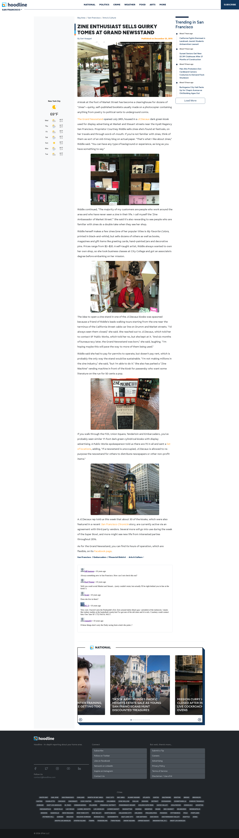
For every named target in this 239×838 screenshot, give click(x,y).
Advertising (157, 761)
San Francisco (94, 18)
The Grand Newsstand (90, 119)
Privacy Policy (158, 766)
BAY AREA (120, 797)
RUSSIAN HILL (99, 817)
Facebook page (103, 551)
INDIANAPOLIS (45, 809)
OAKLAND (80, 797)
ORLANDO (138, 813)
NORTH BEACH (110, 813)
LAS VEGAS (70, 809)
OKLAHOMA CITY (125, 813)
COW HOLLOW (124, 801)
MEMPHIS (148, 809)
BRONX (186, 797)
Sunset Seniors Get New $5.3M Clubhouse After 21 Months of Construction (191, 56)
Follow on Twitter (102, 756)
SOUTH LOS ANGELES (63, 821)
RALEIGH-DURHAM (84, 817)
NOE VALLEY (96, 813)
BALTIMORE (166, 797)
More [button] (162, 4)
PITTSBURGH (175, 813)
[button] (80, 719)
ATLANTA (146, 797)
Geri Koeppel (84, 39)
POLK (185, 813)
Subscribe (230, 4)
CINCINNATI (72, 801)
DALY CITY (110, 797)
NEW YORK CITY (83, 813)
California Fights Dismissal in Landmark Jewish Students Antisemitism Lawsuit (192, 41)
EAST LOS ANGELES (54, 805)
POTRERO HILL (48, 817)
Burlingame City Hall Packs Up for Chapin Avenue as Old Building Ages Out (191, 90)
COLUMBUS (111, 801)
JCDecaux (143, 119)
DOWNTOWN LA (180, 801)
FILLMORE (93, 805)
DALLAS (135, 801)
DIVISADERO (166, 801)
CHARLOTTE (50, 801)
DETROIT (154, 801)
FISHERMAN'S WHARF (127, 805)
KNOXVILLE (58, 809)
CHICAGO (61, 801)
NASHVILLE (55, 813)
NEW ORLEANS (67, 813)
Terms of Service (159, 771)
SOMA (195, 817)
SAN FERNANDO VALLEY (170, 817)
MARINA (138, 809)
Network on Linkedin (103, 766)
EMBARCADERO (80, 805)
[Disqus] (125, 598)
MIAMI (157, 809)
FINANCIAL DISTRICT (108, 805)
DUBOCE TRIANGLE (196, 801)
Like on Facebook (102, 761)
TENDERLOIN (102, 821)
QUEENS (60, 817)
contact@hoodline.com (45, 777)
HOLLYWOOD (176, 805)
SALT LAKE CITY (127, 817)
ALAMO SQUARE (134, 797)
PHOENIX (163, 813)
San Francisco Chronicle (115, 524)
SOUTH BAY (43, 797)
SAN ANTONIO (141, 817)
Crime (116, 4)
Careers (155, 756)
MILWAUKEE (181, 809)
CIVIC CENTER (86, 801)
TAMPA (91, 821)
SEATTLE (186, 817)
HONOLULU (188, 805)
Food (142, 4)
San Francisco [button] (11, 9)
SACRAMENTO (113, 817)
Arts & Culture (109, 18)
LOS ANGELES (99, 809)
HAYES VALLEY (162, 805)
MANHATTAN (127, 809)
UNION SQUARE (129, 821)
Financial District (117, 557)
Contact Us (99, 776)
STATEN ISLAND (80, 821)
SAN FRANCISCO (68, 797)
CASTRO (39, 801)
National (89, 4)
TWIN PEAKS (115, 821)
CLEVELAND (99, 801)
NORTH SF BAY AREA (95, 797)
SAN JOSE (54, 797)
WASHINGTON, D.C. (160, 821)
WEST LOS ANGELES (177, 821)
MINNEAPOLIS (195, 809)
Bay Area (81, 18)
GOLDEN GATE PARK (145, 805)
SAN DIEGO (154, 817)
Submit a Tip (158, 751)
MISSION (44, 813)
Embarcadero (99, 557)
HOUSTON (199, 805)
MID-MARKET (169, 809)
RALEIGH (70, 817)
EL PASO (68, 805)
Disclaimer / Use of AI (162, 776)
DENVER (145, 801)
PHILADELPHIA (151, 813)
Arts (152, 4)
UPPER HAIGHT (143, 821)
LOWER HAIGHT (113, 809)
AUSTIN (156, 797)
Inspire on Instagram (103, 771)
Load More (190, 101)
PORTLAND (195, 813)
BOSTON (177, 797)
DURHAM (40, 805)
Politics (104, 4)
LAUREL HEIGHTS (84, 809)
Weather (129, 4)
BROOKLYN (197, 797)
